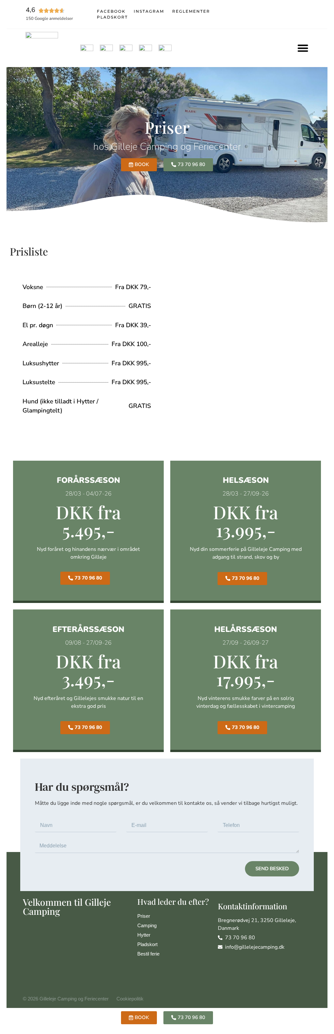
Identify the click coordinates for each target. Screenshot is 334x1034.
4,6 (30, 10)
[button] (302, 48)
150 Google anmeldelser (49, 18)
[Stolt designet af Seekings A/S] (308, 999)
